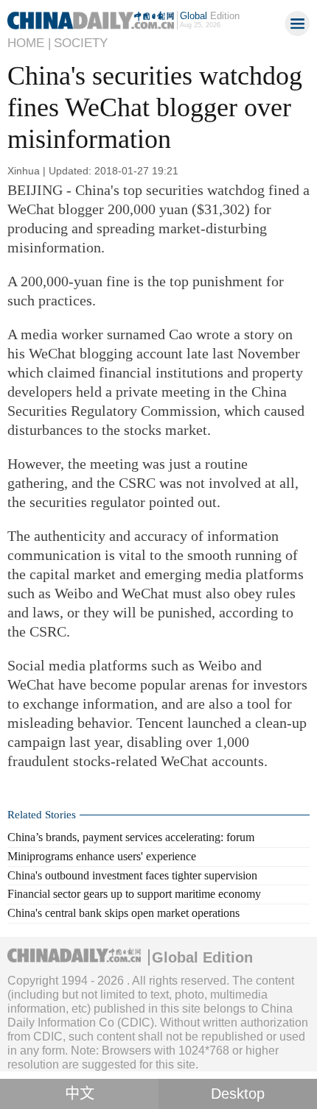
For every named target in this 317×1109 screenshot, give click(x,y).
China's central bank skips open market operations (123, 913)
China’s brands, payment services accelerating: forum (130, 837)
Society (81, 43)
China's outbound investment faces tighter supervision (132, 875)
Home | (29, 43)
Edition (210, 15)
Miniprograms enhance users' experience (101, 856)
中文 (79, 1093)
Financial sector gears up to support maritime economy (134, 893)
